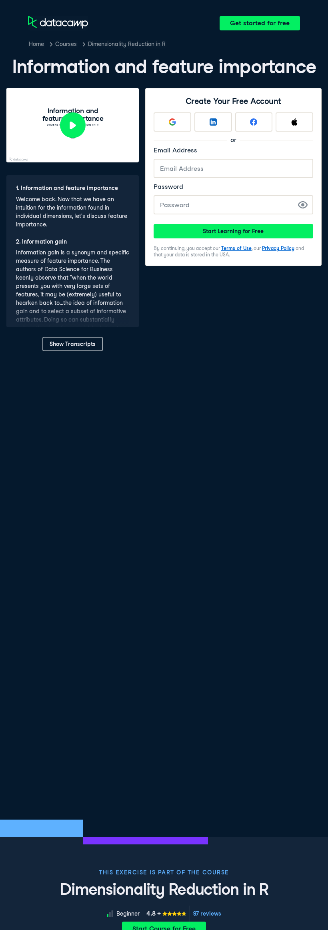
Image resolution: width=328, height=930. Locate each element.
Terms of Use (236, 248)
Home (36, 44)
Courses (66, 44)
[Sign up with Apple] (294, 122)
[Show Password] (303, 204)
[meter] (166, 914)
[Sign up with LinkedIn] (213, 122)
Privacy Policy (278, 248)
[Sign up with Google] (172, 122)
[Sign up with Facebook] (254, 122)
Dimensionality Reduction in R (127, 44)
